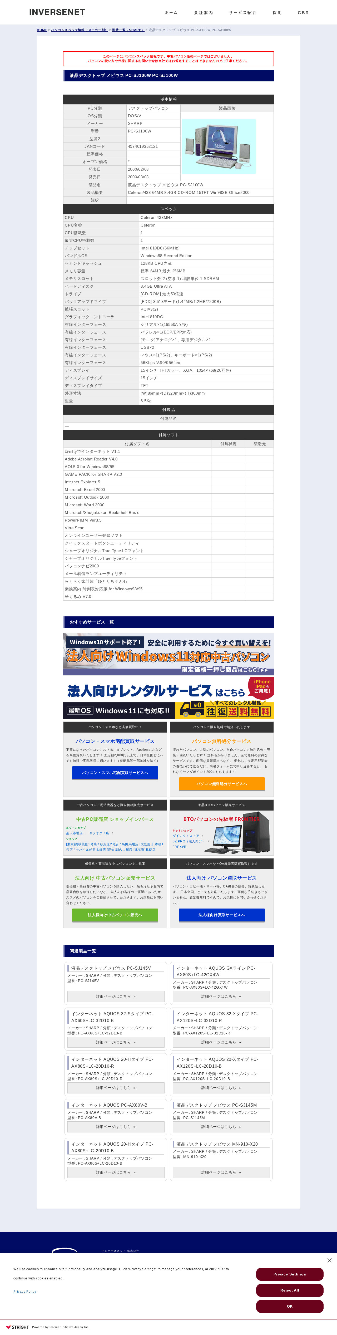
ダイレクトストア (185, 836)
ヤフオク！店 (99, 833)
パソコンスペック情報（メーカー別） (79, 30)
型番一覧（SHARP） (128, 30)
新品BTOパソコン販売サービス (221, 805)
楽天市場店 (74, 833)
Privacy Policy (24, 1291)
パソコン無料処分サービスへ (222, 784)
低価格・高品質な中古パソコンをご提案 (115, 864)
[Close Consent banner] (329, 1260)
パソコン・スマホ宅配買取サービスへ (115, 772)
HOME (42, 30)
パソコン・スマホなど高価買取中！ (115, 727)
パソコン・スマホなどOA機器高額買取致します (222, 864)
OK (290, 1306)
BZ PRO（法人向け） (188, 841)
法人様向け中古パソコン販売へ (115, 915)
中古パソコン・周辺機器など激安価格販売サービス (115, 805)
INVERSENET (61, 11)
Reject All (289, 1290)
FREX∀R (179, 847)
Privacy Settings (290, 1274)
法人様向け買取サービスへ (222, 915)
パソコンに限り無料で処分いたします (221, 727)
